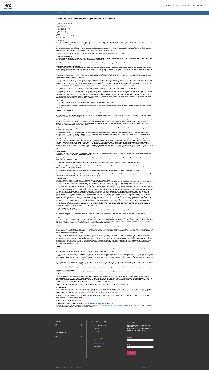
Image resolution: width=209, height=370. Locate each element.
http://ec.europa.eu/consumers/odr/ (92, 303)
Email (129, 344)
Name (129, 337)
